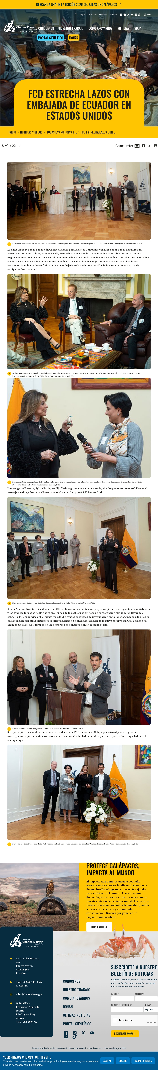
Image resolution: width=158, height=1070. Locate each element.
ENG (148, 14)
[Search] (76, 14)
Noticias (123, 28)
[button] (121, 15)
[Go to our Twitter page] (82, 1031)
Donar (73, 37)
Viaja (137, 28)
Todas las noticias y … (62, 132)
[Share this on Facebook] (143, 145)
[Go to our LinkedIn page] (65, 1035)
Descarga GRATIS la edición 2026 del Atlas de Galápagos (76, 4)
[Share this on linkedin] (155, 145)
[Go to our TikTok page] (73, 1035)
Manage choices (143, 1061)
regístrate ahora (123, 1033)
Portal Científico (50, 37)
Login (82, 14)
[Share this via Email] (137, 145)
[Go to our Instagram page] (73, 1031)
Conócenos (71, 981)
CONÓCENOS (46, 28)
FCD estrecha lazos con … (98, 132)
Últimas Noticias (76, 1015)
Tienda (113, 14)
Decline (123, 1061)
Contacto (92, 14)
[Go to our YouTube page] (91, 1031)
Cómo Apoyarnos (76, 998)
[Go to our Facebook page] (65, 1031)
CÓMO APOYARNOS (100, 28)
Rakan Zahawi (15, 609)
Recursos (103, 14)
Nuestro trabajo (71, 28)
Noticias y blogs (31, 132)
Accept (107, 1061)
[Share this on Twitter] (149, 145)
